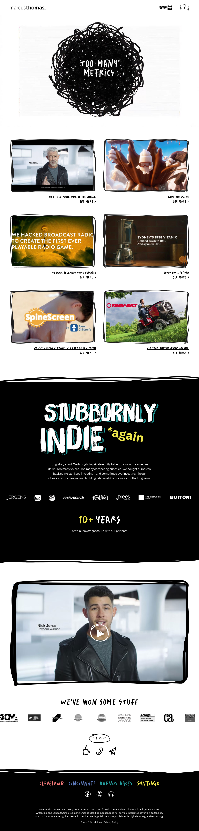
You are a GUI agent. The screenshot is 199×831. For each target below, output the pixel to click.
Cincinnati (81, 783)
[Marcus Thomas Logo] (28, 8)
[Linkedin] (111, 794)
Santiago (148, 783)
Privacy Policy (111, 822)
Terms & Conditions (91, 822)
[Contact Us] (184, 7)
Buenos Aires (116, 783)
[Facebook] (88, 794)
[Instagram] (99, 794)
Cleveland (51, 783)
